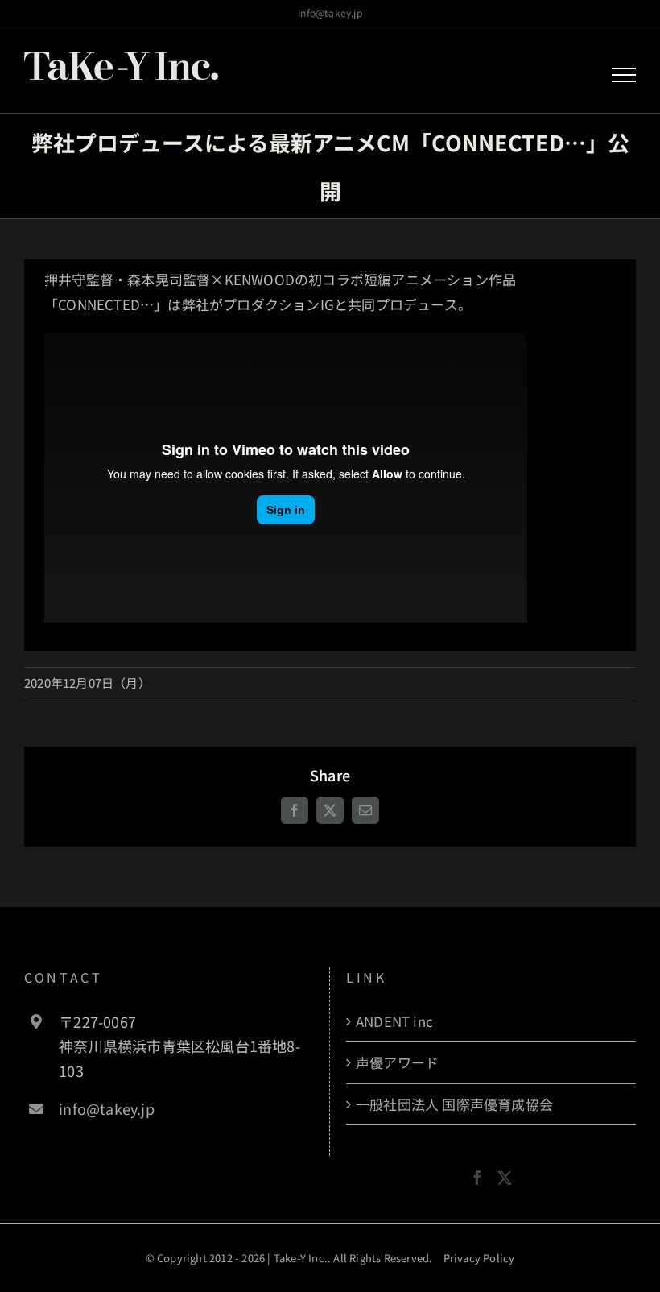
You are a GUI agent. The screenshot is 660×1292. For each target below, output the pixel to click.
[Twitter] (504, 1177)
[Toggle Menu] (624, 75)
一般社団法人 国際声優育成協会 (454, 1104)
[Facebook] (477, 1177)
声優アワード (397, 1062)
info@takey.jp (330, 12)
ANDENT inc (394, 1021)
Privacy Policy (479, 1257)
